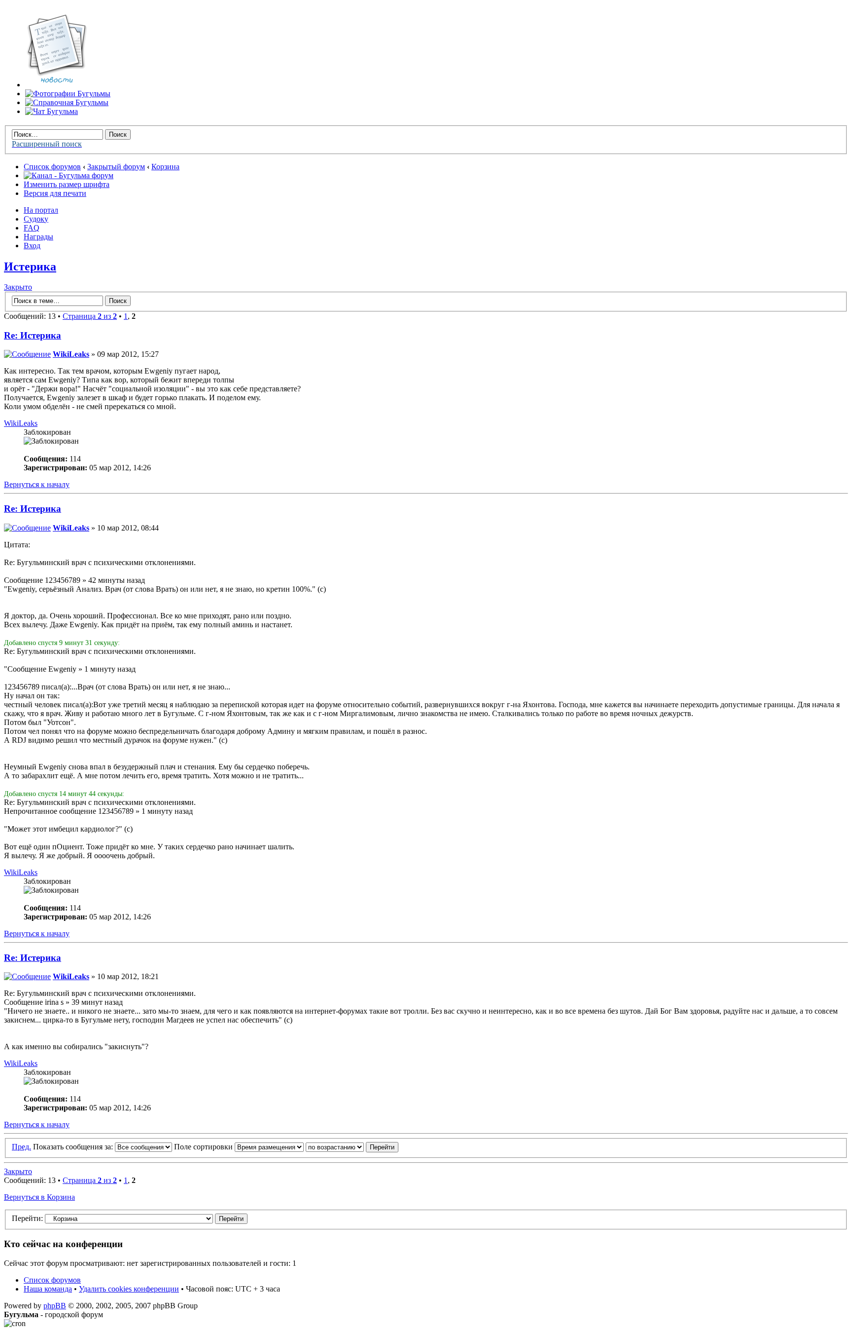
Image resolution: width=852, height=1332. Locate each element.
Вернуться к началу (37, 484)
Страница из (90, 316)
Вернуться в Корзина (39, 1197)
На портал (41, 210)
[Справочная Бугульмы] (66, 102)
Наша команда (48, 1289)
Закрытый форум (116, 166)
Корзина (165, 166)
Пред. (21, 1146)
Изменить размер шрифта (66, 184)
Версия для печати (55, 193)
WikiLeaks (71, 354)
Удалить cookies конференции (129, 1289)
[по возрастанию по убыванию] (352, 1146)
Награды (38, 236)
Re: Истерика (32, 335)
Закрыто (18, 287)
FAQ (31, 228)
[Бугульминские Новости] (56, 84)
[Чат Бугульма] (51, 111)
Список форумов (52, 166)
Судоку (36, 219)
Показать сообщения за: (74, 1146)
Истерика (30, 266)
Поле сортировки (204, 1146)
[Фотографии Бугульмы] (67, 93)
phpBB (54, 1305)
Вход (32, 245)
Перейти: (27, 1218)
